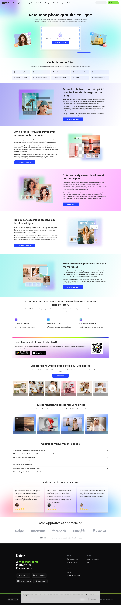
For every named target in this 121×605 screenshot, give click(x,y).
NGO (88, 562)
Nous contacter (72, 562)
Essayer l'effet (71, 204)
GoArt (69, 572)
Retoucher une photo (73, 119)
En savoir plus (60, 375)
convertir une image (73, 575)
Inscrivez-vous (101, 3)
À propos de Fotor (72, 559)
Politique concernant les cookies (35, 596)
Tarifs (69, 3)
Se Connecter (113, 3)
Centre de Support (93, 559)
